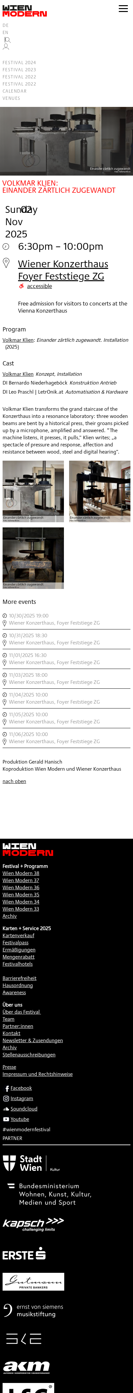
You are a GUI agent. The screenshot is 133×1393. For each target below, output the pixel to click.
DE (6, 25)
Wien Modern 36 (21, 887)
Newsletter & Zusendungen (33, 1040)
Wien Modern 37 (21, 880)
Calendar (15, 91)
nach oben (14, 781)
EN (6, 32)
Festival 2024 (19, 62)
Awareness (14, 992)
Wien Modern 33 (21, 909)
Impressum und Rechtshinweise (38, 1074)
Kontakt (11, 1033)
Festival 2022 (19, 77)
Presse (9, 1067)
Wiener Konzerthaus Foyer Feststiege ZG (63, 269)
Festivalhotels (18, 964)
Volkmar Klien (18, 340)
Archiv (10, 916)
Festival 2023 (19, 69)
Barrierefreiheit (19, 978)
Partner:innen (18, 1026)
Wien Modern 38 (21, 873)
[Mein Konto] (6, 48)
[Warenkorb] (8, 55)
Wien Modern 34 (21, 901)
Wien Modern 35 (21, 894)
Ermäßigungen (19, 949)
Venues (11, 98)
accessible (39, 286)
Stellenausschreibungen (29, 1054)
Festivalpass (15, 942)
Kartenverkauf (18, 935)
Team (9, 1019)
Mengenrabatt (19, 957)
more (66, 619)
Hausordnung (18, 985)
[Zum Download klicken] (33, 491)
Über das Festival (21, 1012)
